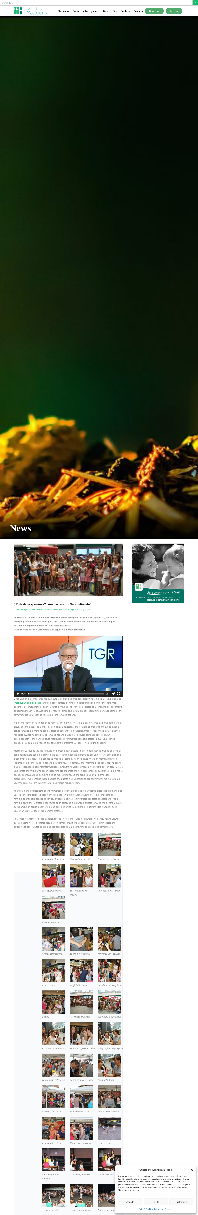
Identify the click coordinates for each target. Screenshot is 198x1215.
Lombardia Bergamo (21, 609)
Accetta (130, 1202)
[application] (68, 666)
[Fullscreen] (118, 693)
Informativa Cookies (162, 1209)
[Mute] (113, 693)
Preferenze (181, 1202)
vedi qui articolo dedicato (28, 702)
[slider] (66, 693)
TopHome (74, 609)
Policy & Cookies (146, 1209)
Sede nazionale (64, 609)
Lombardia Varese (51, 609)
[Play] (17, 693)
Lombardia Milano (36, 609)
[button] (191, 1169)
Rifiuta (156, 1202)
